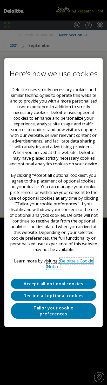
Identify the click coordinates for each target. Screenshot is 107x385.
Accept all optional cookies (53, 284)
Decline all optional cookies (53, 296)
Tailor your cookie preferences (53, 311)
